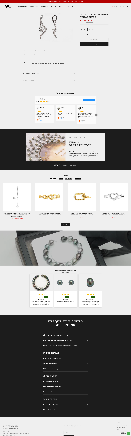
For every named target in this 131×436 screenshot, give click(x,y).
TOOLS (53, 6)
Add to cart (94, 39)
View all (65, 224)
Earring (78, 179)
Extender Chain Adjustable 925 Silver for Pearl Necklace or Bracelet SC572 (17, 215)
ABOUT (70, 6)
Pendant (68, 179)
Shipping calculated (89, 22)
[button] (35, 115)
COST (57, 165)
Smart (65, 165)
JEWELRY (62, 6)
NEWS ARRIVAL (21, 6)
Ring (61, 179)
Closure (53, 179)
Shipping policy (121, 427)
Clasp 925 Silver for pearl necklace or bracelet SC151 (49, 214)
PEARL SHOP (34, 6)
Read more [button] (81, 118)
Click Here (80, 1)
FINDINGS (44, 6)
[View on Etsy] (38, 108)
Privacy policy (120, 430)
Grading (73, 165)
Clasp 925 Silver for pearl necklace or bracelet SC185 (81, 214)
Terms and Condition (122, 425)
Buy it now (94, 44)
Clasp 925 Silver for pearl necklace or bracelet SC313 (113, 214)
